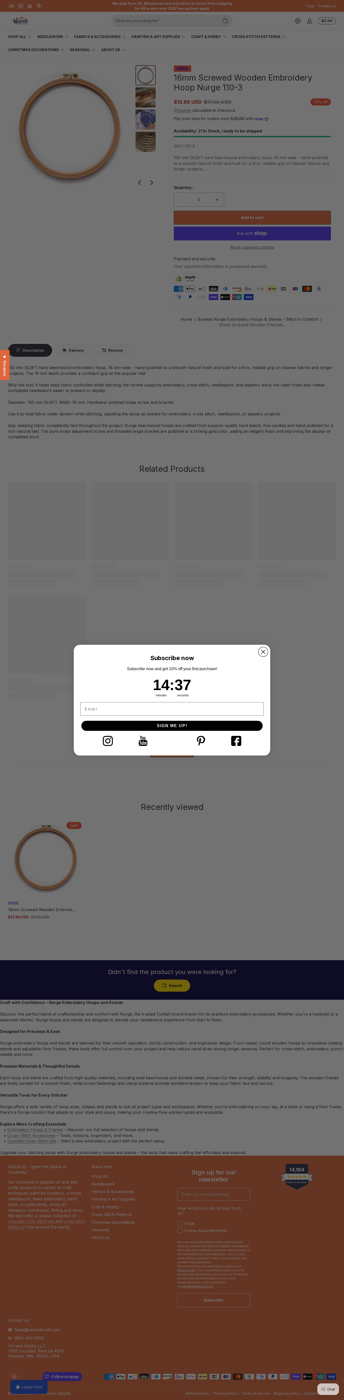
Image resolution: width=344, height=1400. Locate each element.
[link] (108, 741)
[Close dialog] (263, 651)
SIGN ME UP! (172, 726)
